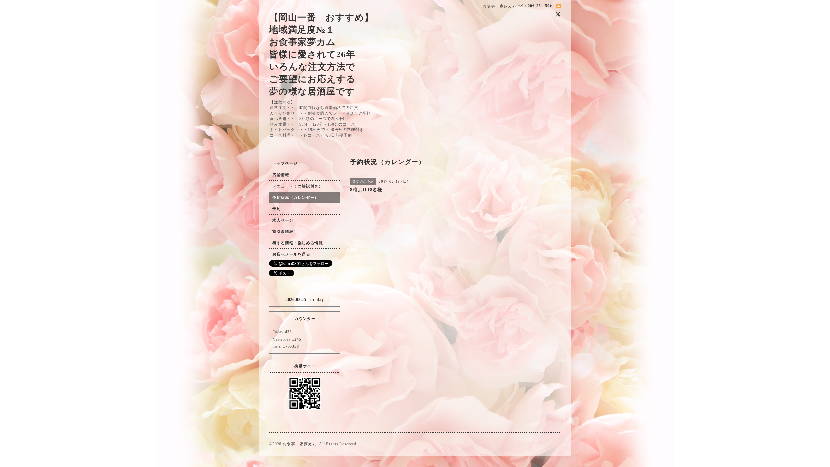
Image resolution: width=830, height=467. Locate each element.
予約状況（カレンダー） (295, 197)
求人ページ (282, 220)
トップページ (285, 163)
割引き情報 (282, 231)
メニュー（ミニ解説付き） (297, 186)
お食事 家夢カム (299, 444)
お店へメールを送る (291, 254)
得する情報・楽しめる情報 (297, 243)
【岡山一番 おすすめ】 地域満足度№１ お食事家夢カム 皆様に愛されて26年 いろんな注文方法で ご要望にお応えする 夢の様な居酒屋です (321, 54)
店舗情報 (280, 175)
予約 (276, 209)
